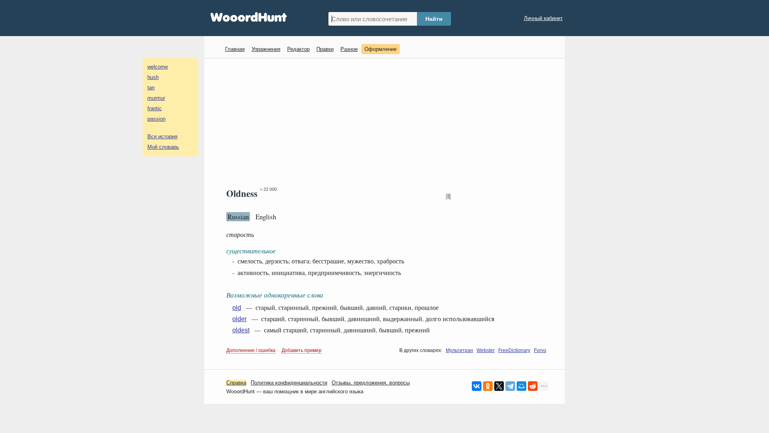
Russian (238, 216)
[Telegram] (510, 386)
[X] (499, 386)
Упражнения (266, 49)
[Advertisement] (387, 123)
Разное (349, 49)
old (236, 307)
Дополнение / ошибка (251, 350)
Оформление (380, 49)
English (266, 216)
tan (151, 88)
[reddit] (532, 386)
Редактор (298, 49)
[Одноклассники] (488, 386)
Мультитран (459, 350)
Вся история (162, 137)
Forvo (540, 350)
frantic (154, 108)
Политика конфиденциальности (289, 383)
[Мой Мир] (521, 386)
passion (156, 119)
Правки (325, 49)
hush (153, 77)
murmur (156, 98)
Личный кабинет (543, 18)
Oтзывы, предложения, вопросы (371, 383)
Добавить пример (302, 350)
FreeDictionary (514, 350)
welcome (157, 67)
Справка (236, 383)
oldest (241, 330)
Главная (235, 49)
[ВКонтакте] (476, 386)
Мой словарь (163, 147)
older (239, 319)
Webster (486, 350)
